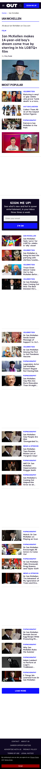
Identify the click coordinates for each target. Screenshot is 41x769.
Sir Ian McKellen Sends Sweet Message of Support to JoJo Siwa (31, 339)
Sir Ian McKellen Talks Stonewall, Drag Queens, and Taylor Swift (31, 565)
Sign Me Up (31, 6)
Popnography (29, 120)
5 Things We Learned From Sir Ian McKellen (31, 677)
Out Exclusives (30, 107)
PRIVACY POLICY (30, 749)
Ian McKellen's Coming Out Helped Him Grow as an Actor (30, 482)
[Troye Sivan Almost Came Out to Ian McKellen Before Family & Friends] (11, 269)
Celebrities (29, 92)
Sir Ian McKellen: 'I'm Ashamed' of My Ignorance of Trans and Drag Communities (31, 580)
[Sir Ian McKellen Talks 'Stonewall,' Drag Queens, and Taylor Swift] (11, 564)
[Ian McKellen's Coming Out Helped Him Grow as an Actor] (11, 480)
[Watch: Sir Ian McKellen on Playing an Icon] (11, 535)
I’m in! (20, 226)
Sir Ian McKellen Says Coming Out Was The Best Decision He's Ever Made (31, 286)
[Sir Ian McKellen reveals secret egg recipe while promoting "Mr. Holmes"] (11, 634)
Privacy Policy (34, 757)
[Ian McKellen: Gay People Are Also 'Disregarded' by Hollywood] (11, 436)
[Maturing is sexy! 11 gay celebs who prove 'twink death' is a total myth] (11, 96)
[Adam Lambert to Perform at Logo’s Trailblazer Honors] (11, 662)
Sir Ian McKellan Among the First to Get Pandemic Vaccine (31, 353)
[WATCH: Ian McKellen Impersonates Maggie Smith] (11, 465)
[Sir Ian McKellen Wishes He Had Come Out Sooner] (11, 676)
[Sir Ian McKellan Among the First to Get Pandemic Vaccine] (11, 352)
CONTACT (15, 741)
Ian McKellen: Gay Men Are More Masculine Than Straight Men (30, 383)
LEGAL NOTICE (27, 753)
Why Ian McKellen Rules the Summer (30, 649)
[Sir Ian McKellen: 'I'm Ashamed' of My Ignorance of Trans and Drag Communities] (11, 578)
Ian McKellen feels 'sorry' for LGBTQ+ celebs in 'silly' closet (30, 242)
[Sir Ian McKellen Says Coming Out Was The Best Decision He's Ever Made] (11, 284)
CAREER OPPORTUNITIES (20, 745)
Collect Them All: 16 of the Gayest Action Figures (31, 111)
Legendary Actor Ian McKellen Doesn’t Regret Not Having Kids (31, 367)
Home (4, 13)
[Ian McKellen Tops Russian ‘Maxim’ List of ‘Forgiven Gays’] (11, 451)
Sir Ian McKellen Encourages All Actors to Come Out (30, 550)
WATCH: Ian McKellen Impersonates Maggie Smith (29, 466)
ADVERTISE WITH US (12, 749)
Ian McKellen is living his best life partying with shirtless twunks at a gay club (31, 257)
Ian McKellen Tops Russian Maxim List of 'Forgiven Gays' (30, 452)
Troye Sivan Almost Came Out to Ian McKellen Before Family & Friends (30, 272)
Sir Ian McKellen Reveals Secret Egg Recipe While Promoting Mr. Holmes (31, 636)
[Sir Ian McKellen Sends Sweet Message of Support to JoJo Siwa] (11, 337)
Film (4, 31)
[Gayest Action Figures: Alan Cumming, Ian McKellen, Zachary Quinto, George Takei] (11, 110)
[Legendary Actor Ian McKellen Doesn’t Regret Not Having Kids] (11, 366)
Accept (20, 766)
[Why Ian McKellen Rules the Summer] (11, 648)
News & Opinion (30, 446)
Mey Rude (8, 56)
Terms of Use (8, 760)
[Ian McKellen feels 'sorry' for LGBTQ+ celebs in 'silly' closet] (11, 241)
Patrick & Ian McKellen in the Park (30, 125)
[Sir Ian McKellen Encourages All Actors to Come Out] (11, 549)
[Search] (20, 5)
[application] (20, 142)
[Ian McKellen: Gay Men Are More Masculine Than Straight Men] (11, 380)
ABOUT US (25, 741)
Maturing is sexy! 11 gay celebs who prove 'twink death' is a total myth (31, 99)
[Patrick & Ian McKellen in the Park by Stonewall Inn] (11, 124)
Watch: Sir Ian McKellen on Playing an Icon (30, 536)
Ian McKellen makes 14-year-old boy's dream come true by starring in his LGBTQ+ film (19, 43)
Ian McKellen (29, 236)
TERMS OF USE (13, 753)
